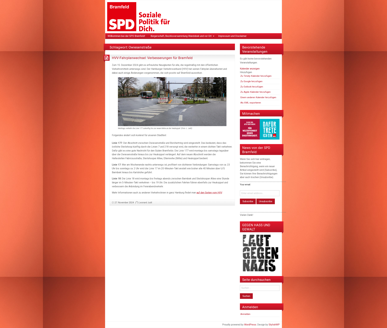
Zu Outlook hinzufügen (251, 86)
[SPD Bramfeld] (138, 16)
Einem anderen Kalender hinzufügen (258, 97)
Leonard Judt (145, 202)
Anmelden (245, 314)
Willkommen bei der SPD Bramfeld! (126, 36)
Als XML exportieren (250, 102)
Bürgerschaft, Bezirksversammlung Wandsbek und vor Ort (181, 36)
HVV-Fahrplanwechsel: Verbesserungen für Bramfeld (152, 58)
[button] (246, 72)
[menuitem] (126, 36)
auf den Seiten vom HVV (209, 192)
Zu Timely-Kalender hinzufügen (256, 76)
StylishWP (274, 324)
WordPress (250, 324)
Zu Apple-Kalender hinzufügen (255, 92)
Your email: (245, 184)
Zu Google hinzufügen (251, 81)
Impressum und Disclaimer (232, 36)
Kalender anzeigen (250, 68)
